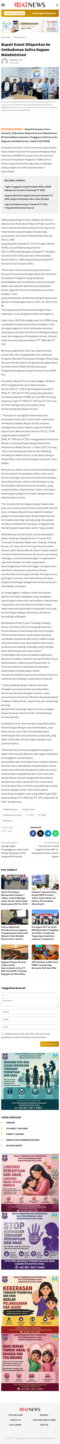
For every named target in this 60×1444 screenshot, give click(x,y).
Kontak (44, 1424)
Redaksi (44, 1415)
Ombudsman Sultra (12, 815)
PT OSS (30, 815)
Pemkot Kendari (15, 1134)
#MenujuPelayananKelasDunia (23, 1140)
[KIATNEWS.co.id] (30, 4)
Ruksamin (7, 820)
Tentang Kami (15, 1415)
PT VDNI (42, 815)
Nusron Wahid (14, 1145)
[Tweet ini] (40, 833)
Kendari (10, 1122)
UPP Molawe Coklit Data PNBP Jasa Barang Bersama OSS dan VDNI (45, 965)
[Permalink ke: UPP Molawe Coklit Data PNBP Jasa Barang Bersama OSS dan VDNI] (45, 952)
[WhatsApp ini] (55, 833)
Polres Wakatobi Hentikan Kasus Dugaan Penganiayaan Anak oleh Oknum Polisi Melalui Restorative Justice (14, 933)
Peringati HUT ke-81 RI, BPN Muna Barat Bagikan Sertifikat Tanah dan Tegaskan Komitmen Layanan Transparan (45, 933)
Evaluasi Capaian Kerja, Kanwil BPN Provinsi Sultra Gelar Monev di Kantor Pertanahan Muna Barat (44, 897)
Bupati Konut (28, 809)
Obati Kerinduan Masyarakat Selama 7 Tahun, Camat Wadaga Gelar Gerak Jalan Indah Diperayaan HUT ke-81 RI (14, 897)
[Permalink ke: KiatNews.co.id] (4, 61)
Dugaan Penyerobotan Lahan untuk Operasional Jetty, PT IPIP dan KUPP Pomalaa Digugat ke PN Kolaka (14, 968)
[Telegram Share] (48, 833)
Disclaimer (15, 1424)
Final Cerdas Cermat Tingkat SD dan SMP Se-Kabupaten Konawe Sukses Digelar (45, 849)
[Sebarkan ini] (33, 833)
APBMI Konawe (10, 809)
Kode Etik (15, 1420)
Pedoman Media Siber (44, 1420)
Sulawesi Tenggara (17, 1128)
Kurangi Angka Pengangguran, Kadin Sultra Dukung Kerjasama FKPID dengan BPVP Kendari (15, 849)
